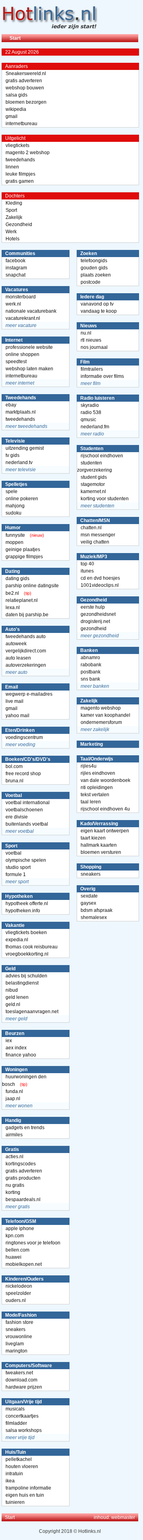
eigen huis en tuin (25, 1495)
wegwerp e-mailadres (29, 694)
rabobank (91, 664)
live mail (14, 701)
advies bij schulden (26, 976)
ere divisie (17, 817)
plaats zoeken (96, 275)
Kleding (14, 203)
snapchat (15, 275)
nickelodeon (19, 1286)
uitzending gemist (25, 448)
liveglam (15, 1344)
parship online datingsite (32, 585)
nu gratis (15, 1185)
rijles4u (89, 766)
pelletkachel (19, 1459)
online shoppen (22, 354)
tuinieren (15, 1502)
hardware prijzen (24, 1387)
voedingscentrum (24, 737)
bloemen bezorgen (26, 102)
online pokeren (22, 498)
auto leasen (18, 658)
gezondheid (93, 628)
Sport (11, 210)
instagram (16, 268)
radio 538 (91, 412)
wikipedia (16, 109)
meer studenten (97, 506)
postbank (90, 672)
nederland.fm (95, 426)
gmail (11, 116)
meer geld (16, 1019)
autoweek (16, 643)
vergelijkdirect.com (26, 651)
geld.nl (13, 1004)
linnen (12, 167)
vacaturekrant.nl (23, 318)
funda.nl (14, 1091)
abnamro (90, 657)
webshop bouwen (25, 88)
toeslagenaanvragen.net (32, 1011)
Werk (11, 231)
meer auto (16, 672)
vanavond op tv (97, 304)
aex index (16, 1048)
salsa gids (16, 95)
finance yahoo (21, 1055)
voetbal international (28, 802)
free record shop (23, 773)
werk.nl (13, 304)
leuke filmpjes (20, 174)
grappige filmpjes (24, 556)
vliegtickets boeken (26, 932)
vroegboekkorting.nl (27, 954)
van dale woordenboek (105, 780)
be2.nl (12, 593)
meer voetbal (20, 831)
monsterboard (21, 297)
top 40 (87, 564)
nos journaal (94, 347)
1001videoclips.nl (100, 585)
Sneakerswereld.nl (26, 73)
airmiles (14, 1135)
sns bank (90, 679)
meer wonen (19, 1106)
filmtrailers (92, 369)
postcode (90, 282)
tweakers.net (19, 1373)
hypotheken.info (23, 910)
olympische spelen (26, 860)
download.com (21, 1380)
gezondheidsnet (98, 614)
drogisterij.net (95, 621)
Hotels (12, 239)
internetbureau (21, 123)
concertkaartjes (22, 1416)
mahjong (15, 506)
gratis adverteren (24, 80)
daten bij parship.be (27, 614)
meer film (90, 383)
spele (11, 491)
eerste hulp (93, 607)
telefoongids (94, 260)
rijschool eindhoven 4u (105, 809)
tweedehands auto (26, 636)
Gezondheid (19, 224)
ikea (10, 1481)
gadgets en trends (25, 1127)
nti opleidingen (97, 787)
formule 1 (16, 874)
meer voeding (20, 744)
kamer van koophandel (105, 715)
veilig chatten (95, 542)
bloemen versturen (101, 852)
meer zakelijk (95, 729)
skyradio (90, 405)
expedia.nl (17, 939)
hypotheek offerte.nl (27, 903)
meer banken (95, 686)
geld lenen (17, 997)
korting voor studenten (105, 498)
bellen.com (17, 1250)
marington (16, 1351)
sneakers (15, 1329)
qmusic (88, 419)
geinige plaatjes (23, 549)
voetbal (13, 853)
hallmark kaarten (99, 845)
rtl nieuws (91, 340)
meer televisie (21, 469)
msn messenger (98, 535)
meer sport (17, 881)
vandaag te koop (99, 311)
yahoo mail (17, 715)
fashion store (19, 1322)
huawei (13, 1257)
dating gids (17, 578)
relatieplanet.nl (22, 600)
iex (9, 1040)
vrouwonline (19, 1336)
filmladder (16, 1423)
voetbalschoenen (24, 810)
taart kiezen (93, 838)
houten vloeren (22, 1466)
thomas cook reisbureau (32, 947)
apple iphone (20, 1228)
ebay (11, 405)
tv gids (12, 455)
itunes (87, 571)
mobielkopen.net (24, 1264)
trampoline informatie (28, 1488)
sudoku (13, 513)
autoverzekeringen (26, 665)
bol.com (14, 766)
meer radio (92, 434)
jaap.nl (13, 1098)
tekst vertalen (95, 794)
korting (13, 1192)
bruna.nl (14, 781)
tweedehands (20, 160)
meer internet (20, 383)
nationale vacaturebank (31, 311)
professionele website (29, 347)
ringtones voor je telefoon (33, 1243)
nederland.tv (19, 462)
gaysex (88, 903)
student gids (94, 477)
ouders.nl (16, 1300)
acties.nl (14, 1156)
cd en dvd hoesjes (100, 578)
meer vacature (21, 325)
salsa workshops (24, 1430)
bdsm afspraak (96, 910)
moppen (14, 542)
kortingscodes (21, 1164)
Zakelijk (14, 217)
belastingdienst (22, 983)
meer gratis (18, 1206)
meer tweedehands (26, 426)
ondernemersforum (101, 722)
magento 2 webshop (28, 152)
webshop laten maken (29, 368)
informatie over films (102, 376)
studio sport (18, 867)
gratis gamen (20, 181)
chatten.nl (91, 527)
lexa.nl (13, 607)
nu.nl (86, 333)
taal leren (91, 802)
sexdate (89, 896)
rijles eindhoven (98, 773)
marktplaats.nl (21, 412)
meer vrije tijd (20, 1437)
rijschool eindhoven (102, 456)
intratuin (14, 1473)
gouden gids (94, 268)
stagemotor (93, 484)
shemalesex (94, 917)
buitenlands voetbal (27, 824)
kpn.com (15, 1235)
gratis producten (23, 1178)
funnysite (15, 535)
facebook (15, 260)
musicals (15, 1409)
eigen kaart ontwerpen (105, 831)
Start (15, 38)
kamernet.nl (93, 491)
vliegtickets (17, 145)
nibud (12, 990)
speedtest (16, 361)
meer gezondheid (100, 635)
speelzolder (18, 1293)
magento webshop (101, 708)
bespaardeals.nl (23, 1199)
